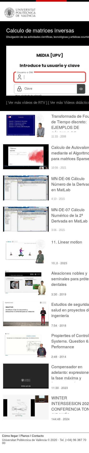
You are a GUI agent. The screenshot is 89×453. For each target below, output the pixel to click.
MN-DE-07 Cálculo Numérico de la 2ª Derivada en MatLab (69, 215)
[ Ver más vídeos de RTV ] (26, 103)
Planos (24, 435)
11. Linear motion (66, 241)
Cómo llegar (10, 435)
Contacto (38, 435)
